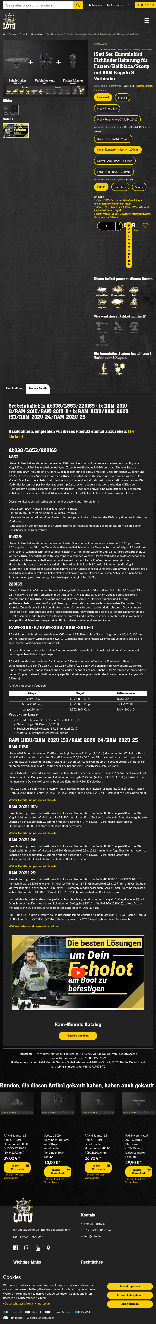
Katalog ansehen (78, 1035)
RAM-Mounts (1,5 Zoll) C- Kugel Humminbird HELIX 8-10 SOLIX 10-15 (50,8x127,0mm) (16, 1144)
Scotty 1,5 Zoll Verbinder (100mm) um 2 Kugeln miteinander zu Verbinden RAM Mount (56, 1146)
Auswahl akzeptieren (130, 1295)
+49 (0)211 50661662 (98, 1229)
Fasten (12, 34)
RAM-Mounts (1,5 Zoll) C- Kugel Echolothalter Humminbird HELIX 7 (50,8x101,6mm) (97, 1144)
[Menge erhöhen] (119, 224)
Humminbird (37, 34)
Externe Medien (62, 1312)
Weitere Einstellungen (40, 1317)
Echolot (23, 34)
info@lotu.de (92, 1236)
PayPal (85, 1312)
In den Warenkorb (129, 246)
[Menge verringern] (119, 228)
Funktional (16, 1317)
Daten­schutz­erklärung (19, 1303)
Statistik (36, 1312)
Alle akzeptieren (130, 1286)
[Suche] (78, 5)
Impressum (44, 1303)
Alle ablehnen (130, 1304)
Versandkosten (11, 1178)
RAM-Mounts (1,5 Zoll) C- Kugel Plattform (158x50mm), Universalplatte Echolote (136, 1146)
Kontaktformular (95, 1223)
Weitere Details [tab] (38, 388)
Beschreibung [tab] (14, 388)
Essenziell (16, 1312)
